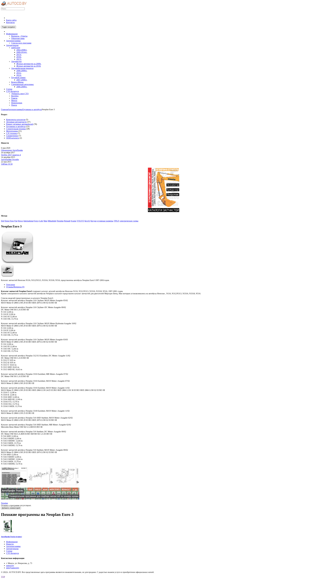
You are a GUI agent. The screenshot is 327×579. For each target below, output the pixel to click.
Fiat (15, 221)
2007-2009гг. (21, 80)
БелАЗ (87, 221)
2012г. (19, 75)
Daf (2, 221)
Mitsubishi (52, 221)
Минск (14, 100)
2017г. (19, 59)
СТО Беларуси (12, 553)
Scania (73, 221)
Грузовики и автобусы (32, 109)
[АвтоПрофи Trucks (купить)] (7, 532)
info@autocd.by (12, 568)
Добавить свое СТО (20, 94)
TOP (3, 577)
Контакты (10, 22)
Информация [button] (11, 34)
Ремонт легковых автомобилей (19, 124)
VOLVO (80, 221)
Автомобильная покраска (22, 68)
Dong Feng (9, 221)
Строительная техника (16, 129)
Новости (10, 544)
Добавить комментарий (11, 508)
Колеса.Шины (17, 82)
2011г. (18, 73)
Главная (4, 109)
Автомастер (16, 61)
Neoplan (60, 221)
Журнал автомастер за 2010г (28, 66)
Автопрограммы (15, 109)
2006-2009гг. (21, 71)
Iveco (36, 221)
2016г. (19, 57)
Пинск (14, 105)
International (29, 221)
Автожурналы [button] (12, 45)
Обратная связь (18, 38)
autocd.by (10, 565)
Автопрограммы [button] (13, 41)
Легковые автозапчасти (16, 122)
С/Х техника (11, 133)
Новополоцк (16, 103)
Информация (11, 542)
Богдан (94, 221)
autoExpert (15, 48)
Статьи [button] (9, 89)
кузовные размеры (105, 221)
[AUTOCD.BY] (14, 6)
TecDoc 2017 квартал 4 (11, 155)
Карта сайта (11, 20)
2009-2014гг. (21, 52)
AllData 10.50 (7, 164)
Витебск (15, 96)
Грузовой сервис (18, 77)
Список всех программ (21, 43)
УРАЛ (116, 221)
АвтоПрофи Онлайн (10, 159)
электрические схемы (129, 221)
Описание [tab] (10, 284)
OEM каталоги (12, 138)
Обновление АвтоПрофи (12, 150)
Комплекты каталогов (15, 119)
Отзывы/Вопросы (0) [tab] (15, 287)
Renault (67, 221)
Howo (20, 221)
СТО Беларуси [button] (12, 91)
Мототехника (12, 131)
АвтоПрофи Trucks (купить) (11, 537)
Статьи (9, 551)
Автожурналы (12, 549)
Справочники (12, 136)
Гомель (14, 98)
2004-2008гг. (21, 50)
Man (45, 221)
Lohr (41, 221)
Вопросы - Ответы (19, 36)
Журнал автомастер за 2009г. (28, 64)
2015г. (19, 54)
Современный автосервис (22, 84)
